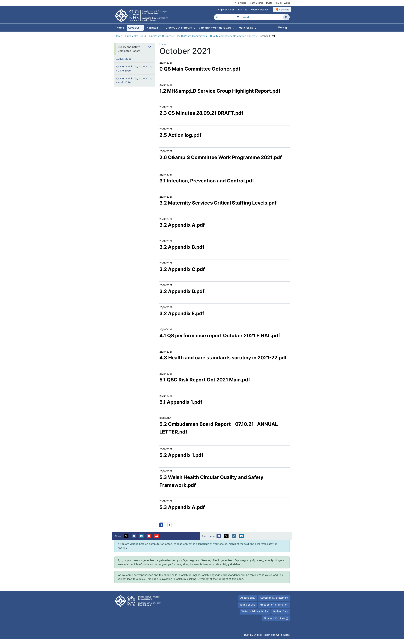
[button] (126, 536)
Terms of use (247, 604)
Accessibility (247, 597)
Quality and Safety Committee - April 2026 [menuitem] (134, 80)
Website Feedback (260, 9)
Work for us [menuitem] (245, 27)
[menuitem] (142, 28)
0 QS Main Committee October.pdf (200, 69)
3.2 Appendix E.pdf (181, 313)
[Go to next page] (169, 525)
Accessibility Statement (274, 597)
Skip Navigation (226, 9)
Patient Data (280, 611)
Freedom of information (274, 604)
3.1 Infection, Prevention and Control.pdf (206, 181)
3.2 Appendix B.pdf (181, 247)
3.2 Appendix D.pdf (182, 291)
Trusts (269, 2)
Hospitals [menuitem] (152, 27)
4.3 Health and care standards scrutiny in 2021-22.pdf (223, 357)
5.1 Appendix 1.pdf (180, 402)
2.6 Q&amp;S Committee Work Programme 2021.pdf (220, 157)
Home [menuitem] (120, 27)
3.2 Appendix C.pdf (182, 269)
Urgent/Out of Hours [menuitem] (179, 27)
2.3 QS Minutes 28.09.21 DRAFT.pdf (201, 113)
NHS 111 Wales (282, 2)
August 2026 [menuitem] (124, 58)
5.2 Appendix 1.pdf (181, 455)
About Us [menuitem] (134, 27)
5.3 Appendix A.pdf (182, 507)
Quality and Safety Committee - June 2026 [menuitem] (134, 68)
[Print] (156, 536)
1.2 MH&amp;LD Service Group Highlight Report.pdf (219, 91)
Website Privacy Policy (255, 611)
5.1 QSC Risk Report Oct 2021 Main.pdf (204, 380)
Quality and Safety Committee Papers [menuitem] (129, 49)
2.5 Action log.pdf (180, 135)
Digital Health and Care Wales (272, 634)
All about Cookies (274, 618)
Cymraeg (284, 9)
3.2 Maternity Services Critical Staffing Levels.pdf (218, 203)
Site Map (242, 9)
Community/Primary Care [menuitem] (215, 27)
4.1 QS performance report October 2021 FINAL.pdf (219, 335)
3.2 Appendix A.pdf (182, 225)
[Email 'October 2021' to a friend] (149, 536)
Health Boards (256, 2)
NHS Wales (240, 2)
